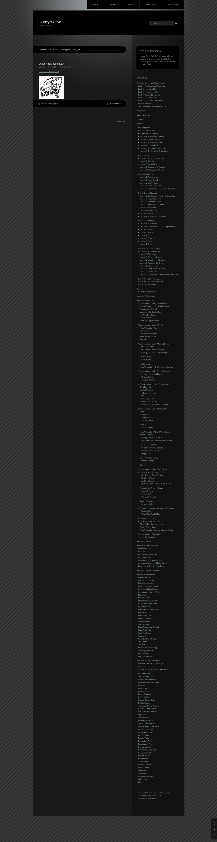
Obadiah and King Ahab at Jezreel (151, 560)
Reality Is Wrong (147, 478)
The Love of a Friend (148, 393)
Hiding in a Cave (146, 318)
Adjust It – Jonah (146, 435)
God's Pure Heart (146, 347)
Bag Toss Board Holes (147, 580)
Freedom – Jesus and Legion (151, 374)
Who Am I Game (144, 633)
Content (140, 119)
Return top (121, 121)
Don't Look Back (146, 387)
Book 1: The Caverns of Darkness (151, 86)
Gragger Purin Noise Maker (148, 726)
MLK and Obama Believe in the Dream (156, 484)
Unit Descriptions (143, 128)
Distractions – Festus (148, 518)
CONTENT (113, 5)
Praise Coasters (144, 694)
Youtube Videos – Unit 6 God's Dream (152, 469)
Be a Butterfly (143, 759)
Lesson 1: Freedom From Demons (153, 216)
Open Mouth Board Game (148, 589)
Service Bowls (143, 756)
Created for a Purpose (148, 334)
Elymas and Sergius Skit (147, 554)
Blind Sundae (143, 653)
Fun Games (142, 612)
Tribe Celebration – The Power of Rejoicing (156, 367)
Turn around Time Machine (148, 706)
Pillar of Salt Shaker (145, 720)
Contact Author (172, 5)
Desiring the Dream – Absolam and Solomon (157, 508)
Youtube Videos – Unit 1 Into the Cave (152, 303)
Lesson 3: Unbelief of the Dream (152, 260)
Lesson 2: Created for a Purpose (152, 167)
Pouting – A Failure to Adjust (152, 438)
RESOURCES (150, 5)
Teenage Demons (148, 380)
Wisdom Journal (144, 104)
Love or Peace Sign (145, 729)
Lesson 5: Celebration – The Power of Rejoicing (158, 189)
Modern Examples (148, 461)
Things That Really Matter (151, 514)
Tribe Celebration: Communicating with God (156, 530)
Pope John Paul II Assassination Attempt (156, 441)
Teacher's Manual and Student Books (151, 83)
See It (142, 412)
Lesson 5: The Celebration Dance (153, 158)
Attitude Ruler (143, 779)
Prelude (139, 123)
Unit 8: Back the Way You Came (150, 282)
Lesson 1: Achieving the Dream (152, 170)
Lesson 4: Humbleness (149, 208)
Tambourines (143, 762)
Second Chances (146, 390)
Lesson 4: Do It (146, 235)
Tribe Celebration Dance (149, 328)
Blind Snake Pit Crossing (147, 648)
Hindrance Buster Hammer (148, 682)
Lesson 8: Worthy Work (149, 272)
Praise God (144, 415)
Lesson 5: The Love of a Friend (152, 205)
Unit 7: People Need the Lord (149, 279)
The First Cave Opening (149, 133)
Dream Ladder (143, 767)
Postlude (140, 289)
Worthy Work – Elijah (148, 527)
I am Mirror (142, 685)
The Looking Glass (145, 677)
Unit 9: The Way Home (147, 285)
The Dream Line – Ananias (150, 521)
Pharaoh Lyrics (144, 548)
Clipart (140, 667)
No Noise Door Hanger (147, 709)
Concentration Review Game (149, 592)
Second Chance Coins (147, 700)
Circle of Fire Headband (147, 679)
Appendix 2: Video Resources (148, 300)
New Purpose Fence (146, 776)
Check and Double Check (148, 604)
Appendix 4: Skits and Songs (148, 545)
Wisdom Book (146, 511)
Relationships (145, 364)
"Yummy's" (142, 636)
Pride (142, 396)
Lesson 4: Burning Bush (149, 145)
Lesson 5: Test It (146, 232)
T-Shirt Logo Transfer (146, 723)
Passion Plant (143, 738)
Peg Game (142, 715)
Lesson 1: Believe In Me (149, 266)
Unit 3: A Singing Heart (146, 174)
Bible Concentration (145, 583)
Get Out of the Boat (148, 497)
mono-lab (157, 796)
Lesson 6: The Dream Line (150, 251)
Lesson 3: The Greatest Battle (151, 142)
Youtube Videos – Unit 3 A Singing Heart (153, 344)
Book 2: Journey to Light (147, 89)
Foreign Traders (144, 618)
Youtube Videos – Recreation (149, 534)
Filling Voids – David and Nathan (152, 524)
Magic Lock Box (144, 607)
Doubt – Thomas (146, 501)
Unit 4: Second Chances (147, 193)
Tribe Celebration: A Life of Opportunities (155, 432)
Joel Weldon (146, 360)
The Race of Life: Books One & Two (152, 107)
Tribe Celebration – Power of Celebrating (155, 306)
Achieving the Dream (148, 337)
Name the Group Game (149, 537)
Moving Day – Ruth (147, 399)
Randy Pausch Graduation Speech (154, 404)
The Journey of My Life (149, 309)
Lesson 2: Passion (147, 213)
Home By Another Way (147, 292)
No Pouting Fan (144, 697)
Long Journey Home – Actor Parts (151, 566)
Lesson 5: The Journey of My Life (153, 148)
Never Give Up (145, 357)
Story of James (147, 428)
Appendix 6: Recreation (146, 574)
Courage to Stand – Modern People (154, 353)
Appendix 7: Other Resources (148, 661)
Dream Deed (143, 688)
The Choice (142, 642)
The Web (141, 645)
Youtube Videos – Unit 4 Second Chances (154, 371)
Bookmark (142, 770)
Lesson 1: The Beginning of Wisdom (153, 136)
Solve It (143, 425)
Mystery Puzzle (144, 598)
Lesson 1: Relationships (149, 177)
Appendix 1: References (146, 296)
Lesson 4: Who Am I (147, 161)
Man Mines (142, 595)
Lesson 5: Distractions (148, 254)
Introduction (141, 111)
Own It (142, 465)
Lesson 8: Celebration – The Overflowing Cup (157, 196)
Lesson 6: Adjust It (147, 229)
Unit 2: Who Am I (144, 155)
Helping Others (147, 377)
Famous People (144, 577)
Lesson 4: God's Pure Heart (150, 186)
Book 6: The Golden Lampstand (150, 101)
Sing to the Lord (147, 418)
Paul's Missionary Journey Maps (150, 663)
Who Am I (143, 340)
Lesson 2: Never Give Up (149, 180)
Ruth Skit (141, 551)
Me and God (144, 331)
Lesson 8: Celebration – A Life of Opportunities (157, 226)
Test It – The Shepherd (148, 445)
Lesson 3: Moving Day (51, 63)
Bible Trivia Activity (145, 615)
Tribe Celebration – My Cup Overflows (154, 384)
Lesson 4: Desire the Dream (151, 257)
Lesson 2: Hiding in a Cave (150, 139)
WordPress (152, 798)
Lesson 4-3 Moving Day (49, 72)
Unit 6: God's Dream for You (149, 248)
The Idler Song (143, 624)
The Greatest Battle (147, 315)
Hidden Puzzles (144, 621)
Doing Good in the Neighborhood (153, 448)
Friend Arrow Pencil (145, 744)
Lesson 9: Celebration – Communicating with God (159, 275)
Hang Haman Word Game (148, 586)
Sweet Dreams (147, 491)
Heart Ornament (144, 753)
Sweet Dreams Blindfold (147, 712)
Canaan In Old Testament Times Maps (153, 669)
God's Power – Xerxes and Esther (153, 350)
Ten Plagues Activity (146, 651)
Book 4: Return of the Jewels (149, 95)
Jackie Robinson (147, 481)
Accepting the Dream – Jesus (151, 488)
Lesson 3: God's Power (149, 183)
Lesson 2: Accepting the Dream (152, 263)
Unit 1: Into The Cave (146, 130)
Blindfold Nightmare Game (148, 601)
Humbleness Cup (145, 747)
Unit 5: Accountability (146, 221)
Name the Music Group (147, 639)
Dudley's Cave (50, 22)
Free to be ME (143, 741)
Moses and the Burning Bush (151, 312)
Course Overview (143, 115)
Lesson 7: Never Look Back (150, 199)
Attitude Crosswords (146, 656)
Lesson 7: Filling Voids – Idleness (152, 269)
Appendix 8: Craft (143, 674)
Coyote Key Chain (145, 732)
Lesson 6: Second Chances (150, 202)
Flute (140, 782)
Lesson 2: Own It (146, 241)
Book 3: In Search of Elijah (148, 92)
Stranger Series (147, 504)
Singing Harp (143, 773)
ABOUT (131, 5)
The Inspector (143, 718)
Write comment (65, 67)
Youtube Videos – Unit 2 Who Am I (151, 325)
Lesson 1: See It (146, 244)
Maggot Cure (146, 454)
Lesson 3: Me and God (148, 164)
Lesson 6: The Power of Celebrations (154, 151)
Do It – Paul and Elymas (149, 458)
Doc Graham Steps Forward (152, 475)
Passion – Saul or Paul (148, 402)
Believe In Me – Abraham (149, 472)
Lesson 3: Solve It (147, 238)
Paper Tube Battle (145, 630)
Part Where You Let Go (150, 451)
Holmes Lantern (144, 691)
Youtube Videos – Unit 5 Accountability (152, 409)
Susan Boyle (146, 494)
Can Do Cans (143, 735)
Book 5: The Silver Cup (147, 98)
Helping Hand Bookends (147, 750)
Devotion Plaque (144, 764)
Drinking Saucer (144, 703)
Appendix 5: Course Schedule (148, 570)
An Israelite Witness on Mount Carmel (152, 563)
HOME (95, 5)
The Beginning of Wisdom (149, 321)
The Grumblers (147, 420)
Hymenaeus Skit (144, 557)
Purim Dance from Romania (148, 627)
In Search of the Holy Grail (148, 610)
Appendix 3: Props (144, 541)
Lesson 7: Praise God (148, 223)
